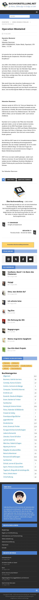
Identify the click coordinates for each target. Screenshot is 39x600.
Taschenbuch (16, 368)
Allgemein (6, 376)
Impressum (5, 545)
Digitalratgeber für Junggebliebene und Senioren (15, 578)
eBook (6, 368)
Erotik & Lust (7, 393)
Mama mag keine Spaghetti (19, 339)
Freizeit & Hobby (9, 413)
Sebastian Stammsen (24, 179)
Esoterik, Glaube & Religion (13, 396)
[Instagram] (9, 259)
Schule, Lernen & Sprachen (13, 463)
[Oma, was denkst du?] (4, 293)
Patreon (6, 363)
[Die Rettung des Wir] (4, 322)
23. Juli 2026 (12, 322)
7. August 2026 (12, 303)
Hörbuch (15, 363)
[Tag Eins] (4, 312)
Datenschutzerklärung (8, 542)
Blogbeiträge (5, 530)
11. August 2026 (13, 284)
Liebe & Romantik (9, 433)
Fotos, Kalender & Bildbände (13, 410)
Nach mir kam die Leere (8, 583)
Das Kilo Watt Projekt (17, 348)
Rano (3, 568)
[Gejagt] (4, 284)
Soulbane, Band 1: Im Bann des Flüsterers (21, 273)
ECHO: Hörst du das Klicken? (10, 573)
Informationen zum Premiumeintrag (12, 536)
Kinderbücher (8, 423)
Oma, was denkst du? (17, 292)
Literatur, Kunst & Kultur (12, 437)
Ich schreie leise (14, 301)
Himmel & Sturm (6, 557)
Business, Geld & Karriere (12, 379)
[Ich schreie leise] (4, 303)
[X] (16, 259)
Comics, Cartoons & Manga (13, 386)
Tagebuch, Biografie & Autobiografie (16, 470)
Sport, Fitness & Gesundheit (13, 467)
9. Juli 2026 (11, 341)
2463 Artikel (29, 201)
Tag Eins (11, 310)
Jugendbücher (8, 420)
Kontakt (4, 548)
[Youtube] (30, 259)
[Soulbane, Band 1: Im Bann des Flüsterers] (4, 274)
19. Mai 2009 (7, 34)
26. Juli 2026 (12, 313)
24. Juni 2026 (12, 350)
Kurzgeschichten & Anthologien (14, 430)
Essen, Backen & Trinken (12, 400)
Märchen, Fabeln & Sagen (12, 443)
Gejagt (10, 282)
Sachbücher (7, 460)
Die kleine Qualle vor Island (9, 562)
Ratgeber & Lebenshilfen (12, 450)
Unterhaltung (8, 477)
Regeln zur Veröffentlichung (10, 533)
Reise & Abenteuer (10, 453)
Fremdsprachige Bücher (11, 416)
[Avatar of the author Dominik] (19, 502)
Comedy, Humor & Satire (12, 383)
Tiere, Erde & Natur (10, 473)
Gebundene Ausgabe (11, 366)
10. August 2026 (13, 294)
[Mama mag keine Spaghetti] (4, 340)
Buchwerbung (8, 267)
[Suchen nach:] (19, 16)
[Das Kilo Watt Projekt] (4, 350)
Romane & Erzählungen (11, 457)
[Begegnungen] (4, 331)
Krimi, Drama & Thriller (11, 426)
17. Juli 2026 (12, 331)
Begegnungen (13, 329)
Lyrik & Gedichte (9, 440)
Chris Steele (10, 179)
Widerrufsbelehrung (7, 539)
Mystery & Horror (9, 447)
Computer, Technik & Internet (14, 389)
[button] (36, 12)
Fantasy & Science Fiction (12, 406)
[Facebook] (23, 259)
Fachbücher (7, 403)
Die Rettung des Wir (16, 320)
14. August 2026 (13, 276)
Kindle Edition (26, 366)
